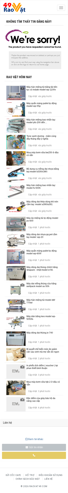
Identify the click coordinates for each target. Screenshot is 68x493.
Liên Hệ (48, 479)
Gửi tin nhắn (36, 447)
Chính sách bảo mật (28, 479)
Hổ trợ (29, 475)
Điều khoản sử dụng (51, 475)
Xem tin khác (35, 439)
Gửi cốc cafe (13, 475)
